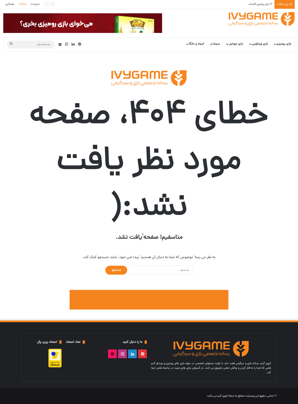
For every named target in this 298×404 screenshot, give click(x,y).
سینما (216, 44)
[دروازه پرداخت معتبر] (55, 367)
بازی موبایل (236, 44)
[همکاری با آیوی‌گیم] (149, 300)
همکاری (9, 4)
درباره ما (35, 4)
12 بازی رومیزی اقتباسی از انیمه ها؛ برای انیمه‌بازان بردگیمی (240, 4)
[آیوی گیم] (262, 18)
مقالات (22, 4)
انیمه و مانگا (196, 44)
